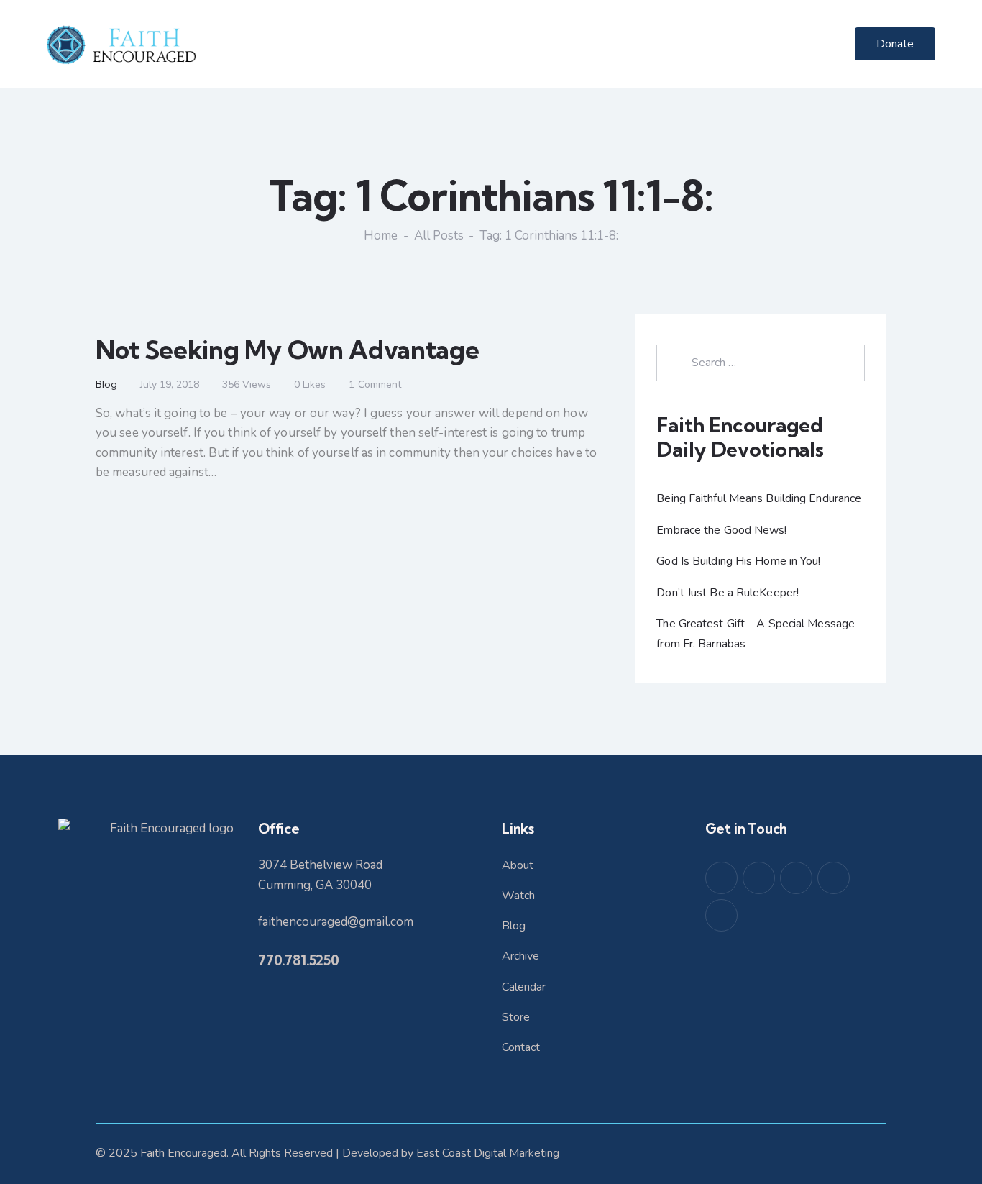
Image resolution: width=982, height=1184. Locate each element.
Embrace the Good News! (721, 530)
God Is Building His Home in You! (738, 561)
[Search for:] (760, 362)
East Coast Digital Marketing (487, 1153)
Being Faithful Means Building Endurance (758, 498)
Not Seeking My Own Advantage (287, 349)
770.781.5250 (298, 960)
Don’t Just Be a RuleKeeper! (727, 593)
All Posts (439, 235)
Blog (106, 384)
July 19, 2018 (169, 384)
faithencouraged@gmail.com (335, 922)
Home (381, 235)
